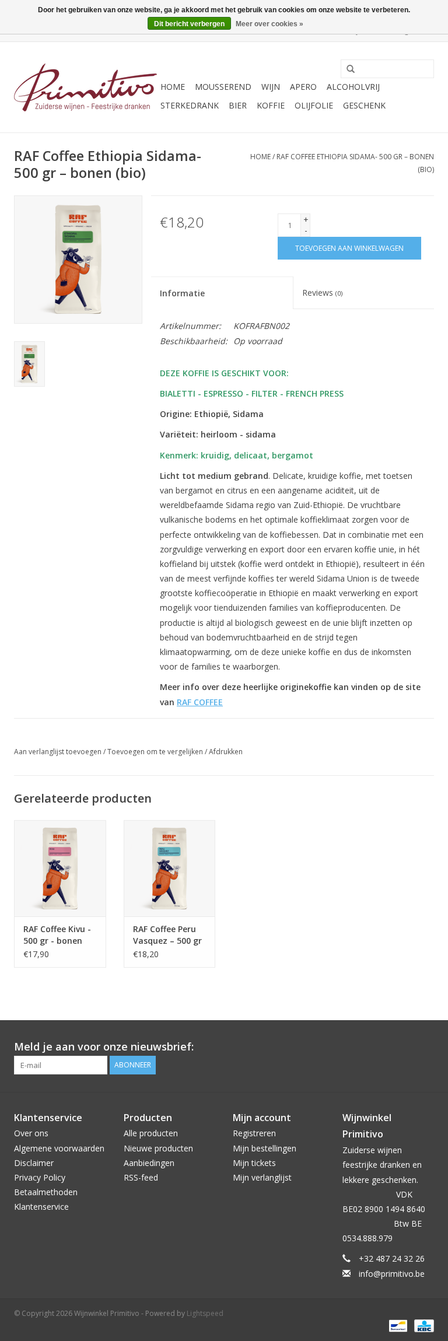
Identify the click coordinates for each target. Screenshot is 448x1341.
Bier (238, 105)
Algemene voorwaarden (59, 1148)
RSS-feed (141, 1177)
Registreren (254, 1133)
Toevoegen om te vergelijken (156, 752)
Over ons (31, 1133)
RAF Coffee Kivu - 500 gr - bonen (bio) (57, 935)
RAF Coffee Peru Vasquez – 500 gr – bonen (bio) (167, 935)
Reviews (322, 292)
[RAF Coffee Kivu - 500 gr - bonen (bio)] (60, 868)
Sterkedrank (189, 105)
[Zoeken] (346, 69)
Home (172, 86)
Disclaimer (34, 1162)
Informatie (182, 293)
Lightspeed (205, 1313)
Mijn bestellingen (264, 1148)
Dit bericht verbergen (189, 24)
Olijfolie (314, 105)
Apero (303, 86)
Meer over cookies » (269, 24)
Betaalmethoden (46, 1192)
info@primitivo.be (392, 1273)
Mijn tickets (254, 1162)
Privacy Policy (39, 1177)
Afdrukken (226, 752)
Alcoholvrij (353, 86)
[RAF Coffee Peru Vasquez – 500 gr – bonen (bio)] (170, 868)
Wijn (270, 86)
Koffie (271, 105)
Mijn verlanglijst (262, 1177)
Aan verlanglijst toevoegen (58, 752)
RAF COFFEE (200, 702)
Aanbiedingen (149, 1162)
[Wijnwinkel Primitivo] (85, 87)
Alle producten (151, 1133)
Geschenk (364, 105)
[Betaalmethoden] (397, 1326)
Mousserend (223, 86)
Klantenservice (41, 1206)
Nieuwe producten (158, 1148)
